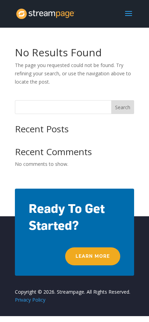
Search (122, 107)
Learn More (93, 256)
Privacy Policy (30, 299)
